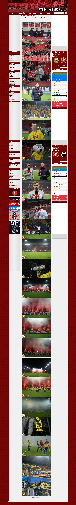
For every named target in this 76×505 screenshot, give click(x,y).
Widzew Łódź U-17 (13, 81)
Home (11, 13)
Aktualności (12, 93)
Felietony (11, 167)
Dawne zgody (12, 156)
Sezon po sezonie (13, 59)
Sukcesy (11, 58)
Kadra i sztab (12, 64)
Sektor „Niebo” (12, 149)
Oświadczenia (12, 98)
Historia (11, 144)
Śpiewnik (11, 170)
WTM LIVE (48, 13)
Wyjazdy (11, 145)
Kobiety (11, 90)
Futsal (11, 87)
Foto (40, 13)
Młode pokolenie (13, 174)
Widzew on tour (12, 177)
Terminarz (12, 73)
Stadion (11, 61)
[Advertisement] (14, 33)
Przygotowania (12, 67)
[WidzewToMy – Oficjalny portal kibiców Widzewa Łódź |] (38, 6)
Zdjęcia (11, 159)
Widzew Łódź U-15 (13, 84)
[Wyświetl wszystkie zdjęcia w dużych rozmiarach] (36, 17)
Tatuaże (11, 173)
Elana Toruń (12, 153)
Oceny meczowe (13, 96)
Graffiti (11, 176)
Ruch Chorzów (12, 154)
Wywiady (11, 95)
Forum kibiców (21, 13)
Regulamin (12, 142)
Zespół (11, 182)
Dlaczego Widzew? (13, 165)
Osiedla (11, 148)
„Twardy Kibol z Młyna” (14, 164)
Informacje (12, 55)
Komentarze (12, 186)
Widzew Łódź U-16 (13, 82)
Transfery (12, 76)
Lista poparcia (12, 99)
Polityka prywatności (13, 185)
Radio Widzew (32, 13)
